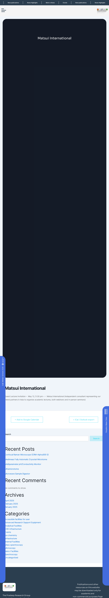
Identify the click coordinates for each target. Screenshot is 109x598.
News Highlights (29, 2)
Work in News (47, 2)
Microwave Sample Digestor (17, 474)
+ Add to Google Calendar (27, 419)
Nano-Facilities (11, 551)
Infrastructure (11, 538)
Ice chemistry (11, 535)
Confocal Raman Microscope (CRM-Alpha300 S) (27, 454)
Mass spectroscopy (14, 545)
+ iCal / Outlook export (83, 419)
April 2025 (9, 500)
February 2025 (11, 504)
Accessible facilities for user (17, 519)
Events (62, 2)
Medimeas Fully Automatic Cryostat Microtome (26, 459)
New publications (10, 2)
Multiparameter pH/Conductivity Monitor (23, 464)
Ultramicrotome (12, 469)
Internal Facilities (12, 542)
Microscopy (10, 548)
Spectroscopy (11, 554)
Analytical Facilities (13, 526)
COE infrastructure (13, 529)
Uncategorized (11, 557)
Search (8, 434)
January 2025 (11, 507)
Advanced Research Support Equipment (23, 522)
